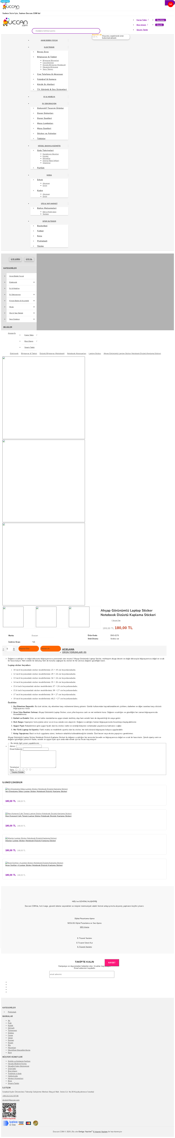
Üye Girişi (160, 20)
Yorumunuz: (15, 767)
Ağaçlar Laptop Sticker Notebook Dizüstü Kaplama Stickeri (30, 840)
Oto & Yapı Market (49, 203)
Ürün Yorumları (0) (74, 652)
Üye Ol (159, 25)
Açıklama (68, 649)
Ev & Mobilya (49, 97)
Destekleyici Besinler (51, 154)
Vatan (10, 1038)
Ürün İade (12, 1068)
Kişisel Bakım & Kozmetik (49, 146)
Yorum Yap (116, 620)
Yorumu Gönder (17, 772)
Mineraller (46, 158)
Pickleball (12, 1012)
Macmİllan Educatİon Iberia (19, 1050)
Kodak (10, 1025)
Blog (10, 1081)
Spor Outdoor (49, 221)
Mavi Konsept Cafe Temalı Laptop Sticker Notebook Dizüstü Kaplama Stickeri (38, 816)
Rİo (9, 1045)
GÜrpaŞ (11, 1028)
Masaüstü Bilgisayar (50, 67)
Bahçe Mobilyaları (49, 212)
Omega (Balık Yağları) (51, 161)
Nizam (10, 1043)
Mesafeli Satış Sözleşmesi (18, 1066)
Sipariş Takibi (142, 30)
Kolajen (46, 156)
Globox (11, 1033)
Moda (49, 175)
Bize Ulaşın (141, 25)
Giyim (45, 185)
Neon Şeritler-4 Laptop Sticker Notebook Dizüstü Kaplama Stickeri (34, 865)
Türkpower (12, 1030)
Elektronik (49, 47)
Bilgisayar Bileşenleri (51, 60)
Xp (9, 1020)
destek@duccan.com (10, 1100)
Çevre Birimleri (48, 63)
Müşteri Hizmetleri (15, 1078)
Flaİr (10, 1023)
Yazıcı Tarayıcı (48, 69)
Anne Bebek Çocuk (49, 40)
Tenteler (46, 214)
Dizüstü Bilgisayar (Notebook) (54, 65)
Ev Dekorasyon (49, 103)
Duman (11, 1040)
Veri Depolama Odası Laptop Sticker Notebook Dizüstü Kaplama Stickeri (36, 791)
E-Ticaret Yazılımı (84, 947)
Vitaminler (47, 163)
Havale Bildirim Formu (17, 1063)
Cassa (10, 1035)
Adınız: (13, 746)
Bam (10, 1052)
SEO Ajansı (84, 927)
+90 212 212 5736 (10, 1096)
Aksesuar (46, 183)
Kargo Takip (142, 20)
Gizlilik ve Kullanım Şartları (19, 1061)
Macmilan (12, 1047)
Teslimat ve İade (14, 1073)
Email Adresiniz (16, 749)
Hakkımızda (13, 1076)
